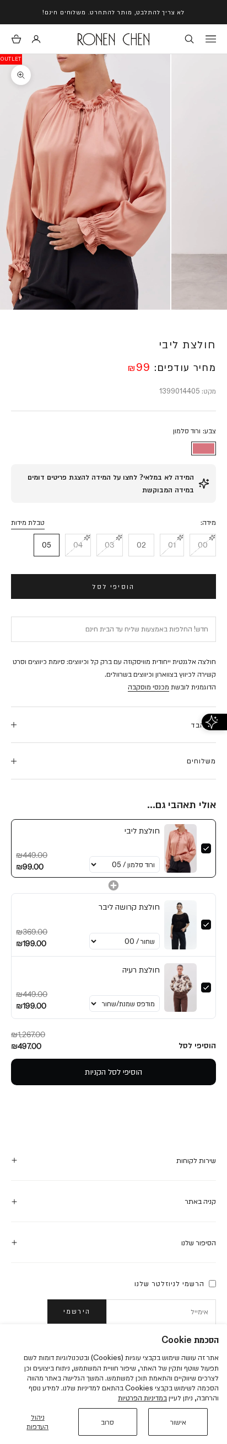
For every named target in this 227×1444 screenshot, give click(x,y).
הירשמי (76, 1311)
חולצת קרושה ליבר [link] (129, 906)
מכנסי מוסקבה (148, 687)
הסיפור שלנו (198, 1242)
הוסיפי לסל (113, 586)
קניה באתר (200, 1201)
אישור (178, 1422)
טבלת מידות (28, 522)
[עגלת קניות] (16, 39)
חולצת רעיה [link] (141, 969)
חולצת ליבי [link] (142, 830)
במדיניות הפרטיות (142, 1398)
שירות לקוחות (196, 1160)
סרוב (107, 1422)
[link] (180, 848)
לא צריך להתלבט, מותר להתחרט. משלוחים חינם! (113, 12)
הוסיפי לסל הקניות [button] (113, 1071)
